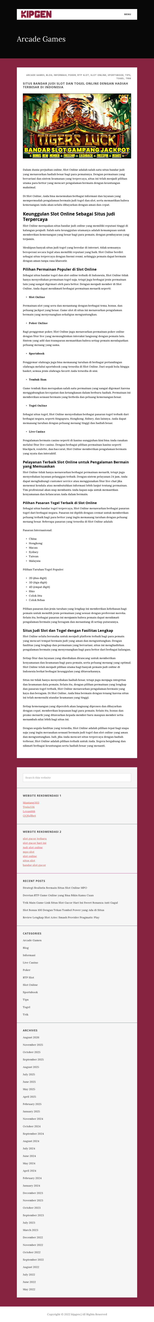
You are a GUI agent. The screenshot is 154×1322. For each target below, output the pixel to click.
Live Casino (30, 962)
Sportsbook (116, 75)
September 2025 (33, 1059)
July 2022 (29, 1274)
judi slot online (33, 847)
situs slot (29, 860)
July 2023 (29, 1222)
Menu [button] (127, 14)
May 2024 (29, 1163)
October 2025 (31, 1052)
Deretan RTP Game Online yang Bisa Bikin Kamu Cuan (58, 895)
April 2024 (29, 1170)
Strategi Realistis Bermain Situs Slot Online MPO (55, 887)
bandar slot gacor (34, 865)
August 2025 (31, 1067)
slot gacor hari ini (34, 843)
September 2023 (33, 1215)
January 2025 (31, 1111)
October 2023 (32, 1207)
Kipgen (36, 14)
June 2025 (29, 1081)
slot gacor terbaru (35, 838)
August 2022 (31, 1267)
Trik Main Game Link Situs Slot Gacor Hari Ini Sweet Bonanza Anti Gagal (70, 902)
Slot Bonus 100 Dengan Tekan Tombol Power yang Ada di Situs (63, 910)
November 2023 (33, 1200)
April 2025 (29, 1096)
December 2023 (33, 1193)
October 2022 (31, 1252)
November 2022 (33, 1245)
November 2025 (33, 1044)
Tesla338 (29, 807)
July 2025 (29, 1074)
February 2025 (32, 1104)
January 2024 (31, 1185)
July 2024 (29, 1148)
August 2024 (31, 1141)
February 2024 (32, 1178)
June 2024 (29, 1156)
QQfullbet (29, 815)
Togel (120, 78)
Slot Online (98, 75)
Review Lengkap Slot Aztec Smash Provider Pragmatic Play (61, 917)
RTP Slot (83, 75)
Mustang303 (31, 802)
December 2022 (33, 1237)
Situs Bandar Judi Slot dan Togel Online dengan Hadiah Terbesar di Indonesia (75, 85)
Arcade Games (35, 75)
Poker (72, 75)
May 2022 (29, 1289)
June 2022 (29, 1282)
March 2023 (30, 1230)
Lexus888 (29, 811)
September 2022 (33, 1259)
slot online (30, 856)
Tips (127, 75)
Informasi (60, 75)
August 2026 (31, 1037)
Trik (128, 78)
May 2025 (29, 1089)
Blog (49, 75)
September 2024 (33, 1133)
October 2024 (32, 1126)
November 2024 (33, 1118)
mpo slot (28, 851)
